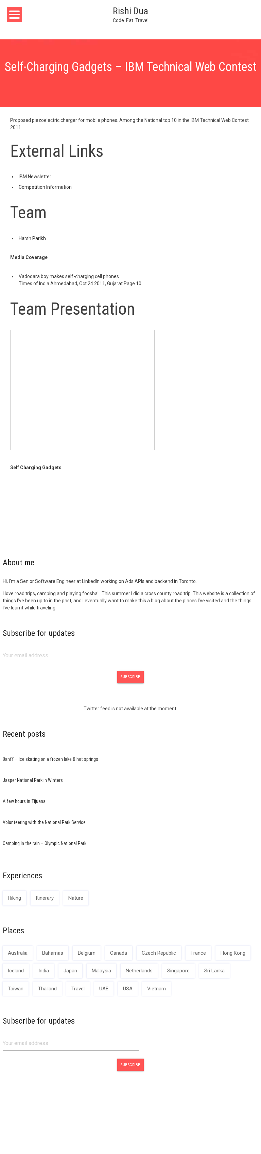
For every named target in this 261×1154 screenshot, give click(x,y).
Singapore (178, 971)
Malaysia (101, 971)
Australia (18, 953)
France (198, 953)
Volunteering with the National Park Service (44, 822)
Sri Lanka (214, 971)
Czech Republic (159, 953)
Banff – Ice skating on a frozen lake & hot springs (50, 759)
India (43, 971)
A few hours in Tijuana (24, 801)
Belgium (86, 953)
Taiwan (15, 989)
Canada (118, 953)
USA (128, 989)
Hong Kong (233, 953)
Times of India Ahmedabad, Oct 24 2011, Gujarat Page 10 (80, 283)
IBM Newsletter (35, 176)
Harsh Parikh (32, 238)
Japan (70, 971)
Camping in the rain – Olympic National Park (44, 843)
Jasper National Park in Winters (33, 780)
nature (75, 898)
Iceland (16, 971)
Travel (78, 989)
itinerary (45, 898)
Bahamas (52, 953)
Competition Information (45, 187)
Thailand (47, 989)
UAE (103, 989)
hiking (14, 898)
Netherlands (139, 971)
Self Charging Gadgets (36, 467)
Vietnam (156, 989)
